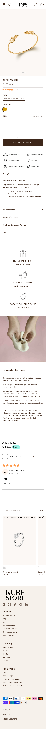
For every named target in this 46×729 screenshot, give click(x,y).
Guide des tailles (9, 209)
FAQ (4, 622)
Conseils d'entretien (10, 629)
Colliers (5, 661)
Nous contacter (8, 635)
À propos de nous (9, 615)
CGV (4, 672)
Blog (4, 619)
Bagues (5, 651)
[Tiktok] (15, 604)
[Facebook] (4, 604)
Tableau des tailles (37, 116)
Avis (4, 233)
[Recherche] (10, 5)
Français (5, 714)
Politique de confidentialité (12, 679)
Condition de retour (10, 632)
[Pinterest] (20, 604)
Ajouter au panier (23, 142)
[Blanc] (39, 567)
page (27, 418)
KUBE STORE (12, 719)
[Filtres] (5, 456)
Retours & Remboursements (13, 682)
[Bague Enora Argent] (19, 540)
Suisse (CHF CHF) (8, 710)
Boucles (5, 654)
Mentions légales (9, 676)
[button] (8, 90)
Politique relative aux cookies (13, 686)
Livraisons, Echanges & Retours (14, 225)
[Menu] (4, 4)
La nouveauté (11, 510)
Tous (41, 510)
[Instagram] (9, 604)
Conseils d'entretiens (10, 217)
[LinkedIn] (26, 604)
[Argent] (4, 567)
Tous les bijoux (8, 647)
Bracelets (6, 657)
